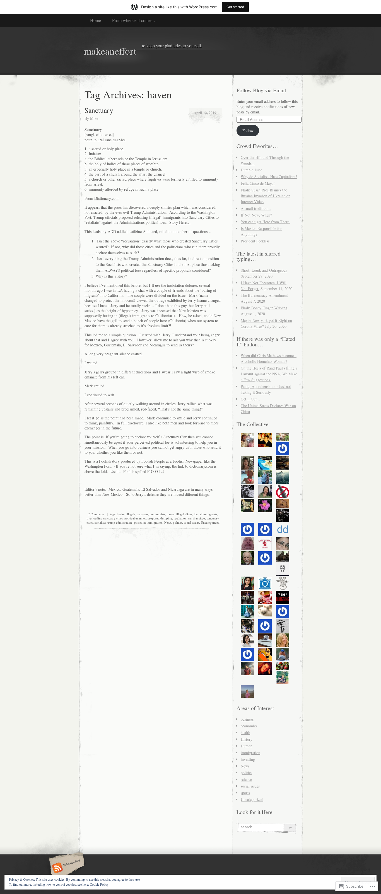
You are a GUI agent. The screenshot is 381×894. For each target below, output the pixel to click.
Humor (246, 746)
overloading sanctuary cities (105, 518)
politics (177, 522)
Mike (94, 118)
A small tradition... (256, 208)
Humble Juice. (252, 170)
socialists (100, 522)
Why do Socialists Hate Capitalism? (269, 176)
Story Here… (180, 222)
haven (171, 514)
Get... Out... (250, 399)
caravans (142, 514)
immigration (155, 522)
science (246, 779)
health (245, 732)
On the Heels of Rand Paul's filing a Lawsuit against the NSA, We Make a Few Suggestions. (269, 373)
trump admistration (119, 522)
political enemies (135, 518)
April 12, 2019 (205, 112)
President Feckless (255, 241)
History (246, 739)
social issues (191, 522)
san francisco (196, 518)
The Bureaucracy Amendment (264, 295)
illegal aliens (184, 514)
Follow (248, 130)
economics (249, 725)
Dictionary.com (106, 198)
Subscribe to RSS (65, 868)
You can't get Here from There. (265, 221)
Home (95, 20)
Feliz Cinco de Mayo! (258, 183)
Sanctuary (99, 110)
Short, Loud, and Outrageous (264, 270)
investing (248, 759)
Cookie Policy (99, 884)
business (247, 719)
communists (157, 514)
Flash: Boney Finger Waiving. (264, 307)
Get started (235, 7)
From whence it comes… (134, 20)
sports (245, 792)
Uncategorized (210, 522)
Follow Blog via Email (261, 90)
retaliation (180, 518)
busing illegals (126, 514)
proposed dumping (160, 518)
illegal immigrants (205, 514)
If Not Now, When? (256, 215)
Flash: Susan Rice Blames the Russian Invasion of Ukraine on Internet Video (265, 195)
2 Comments (96, 514)
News (167, 522)
